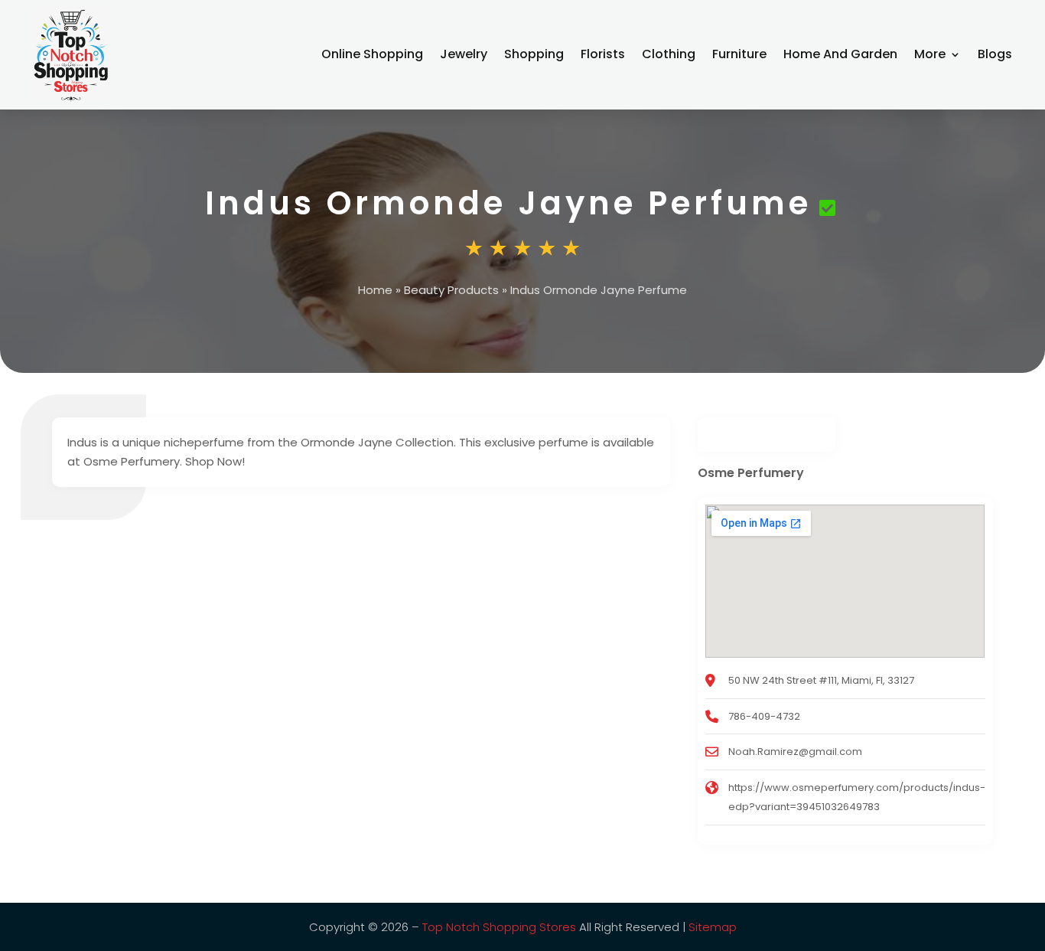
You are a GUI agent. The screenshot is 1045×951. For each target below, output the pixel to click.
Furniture (739, 54)
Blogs (995, 54)
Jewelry (463, 54)
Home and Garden (840, 54)
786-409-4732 (764, 716)
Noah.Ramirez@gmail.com (795, 751)
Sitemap (713, 927)
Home (375, 290)
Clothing (668, 54)
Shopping (534, 54)
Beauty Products (451, 290)
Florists (603, 54)
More (930, 54)
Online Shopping (372, 54)
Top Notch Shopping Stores (499, 927)
